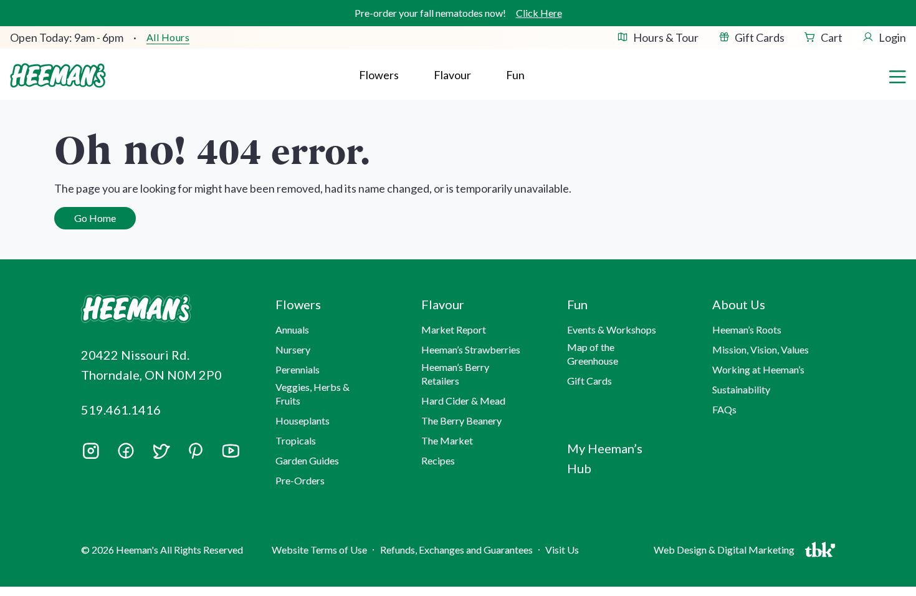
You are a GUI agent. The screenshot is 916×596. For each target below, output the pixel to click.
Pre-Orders (300, 480)
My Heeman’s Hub (604, 458)
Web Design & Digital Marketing (726, 553)
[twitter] (161, 455)
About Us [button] (738, 304)
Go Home (95, 218)
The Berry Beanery (461, 420)
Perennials (297, 369)
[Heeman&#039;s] (164, 309)
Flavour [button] (452, 75)
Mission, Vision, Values (760, 349)
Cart (831, 37)
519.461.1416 (121, 409)
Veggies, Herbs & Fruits (312, 393)
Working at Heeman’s (758, 369)
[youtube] (231, 455)
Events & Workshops (611, 329)
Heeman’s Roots (746, 329)
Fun (515, 75)
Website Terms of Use (319, 549)
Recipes (438, 460)
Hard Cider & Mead (463, 400)
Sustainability (741, 389)
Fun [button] (577, 304)
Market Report (453, 329)
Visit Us (562, 549)
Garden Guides (307, 460)
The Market (447, 440)
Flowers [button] (379, 75)
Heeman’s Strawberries (470, 349)
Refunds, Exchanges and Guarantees (456, 549)
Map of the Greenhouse (592, 354)
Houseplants (302, 420)
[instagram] (91, 455)
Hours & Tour (666, 37)
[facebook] (126, 451)
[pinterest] (196, 451)
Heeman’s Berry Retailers (455, 374)
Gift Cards (760, 37)
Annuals (292, 329)
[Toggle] (897, 75)
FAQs (724, 409)
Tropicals (295, 440)
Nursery (292, 349)
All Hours (167, 37)
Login (892, 37)
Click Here (539, 13)
